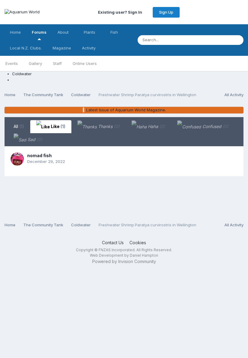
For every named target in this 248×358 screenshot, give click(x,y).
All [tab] (19, 126)
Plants (90, 32)
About (63, 32)
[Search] (237, 40)
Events (11, 63)
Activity (89, 48)
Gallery (35, 63)
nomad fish (39, 155)
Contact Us (113, 242)
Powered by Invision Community (124, 261)
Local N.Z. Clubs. (26, 48)
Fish (114, 32)
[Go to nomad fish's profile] (17, 159)
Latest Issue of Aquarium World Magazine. (126, 109)
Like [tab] (57, 126)
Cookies (137, 242)
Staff (57, 63)
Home (15, 32)
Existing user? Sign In (121, 12)
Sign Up (166, 12)
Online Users (85, 63)
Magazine (62, 48)
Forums (39, 32)
